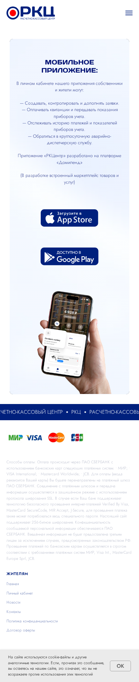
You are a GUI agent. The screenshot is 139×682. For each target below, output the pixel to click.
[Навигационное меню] (129, 13)
